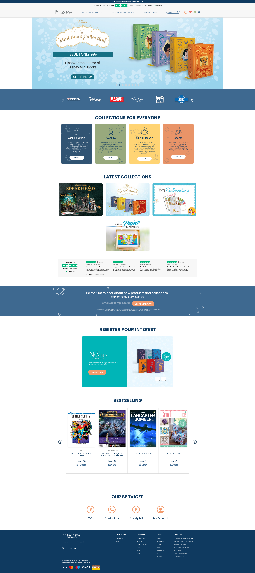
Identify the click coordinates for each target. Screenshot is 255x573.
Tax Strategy (177, 550)
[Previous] (157, 379)
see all (76, 158)
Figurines (139, 541)
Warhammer (160, 550)
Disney (158, 538)
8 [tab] (139, 85)
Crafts (138, 547)
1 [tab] (116, 85)
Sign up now (143, 303)
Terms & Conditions (180, 544)
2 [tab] (119, 85)
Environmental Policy (180, 553)
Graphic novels (141, 538)
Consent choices (179, 556)
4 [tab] (126, 85)
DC (157, 553)
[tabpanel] (127, 53)
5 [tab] (129, 85)
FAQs (117, 541)
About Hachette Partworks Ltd (183, 538)
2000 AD (159, 544)
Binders (139, 553)
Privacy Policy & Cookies (181, 547)
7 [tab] (135, 85)
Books (138, 550)
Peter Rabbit (160, 541)
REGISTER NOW (97, 372)
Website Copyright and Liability (183, 541)
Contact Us (119, 538)
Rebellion (159, 556)
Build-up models (142, 544)
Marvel (158, 547)
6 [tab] (132, 85)
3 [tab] (123, 85)
